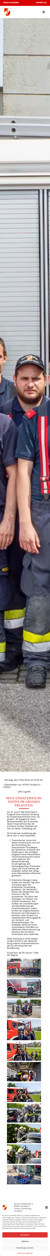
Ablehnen (25, 1241)
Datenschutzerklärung (24, 1253)
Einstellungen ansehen (25, 1248)
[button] (46, 1207)
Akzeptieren (25, 1235)
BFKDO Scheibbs (11, 3)
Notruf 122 (41, 3)
